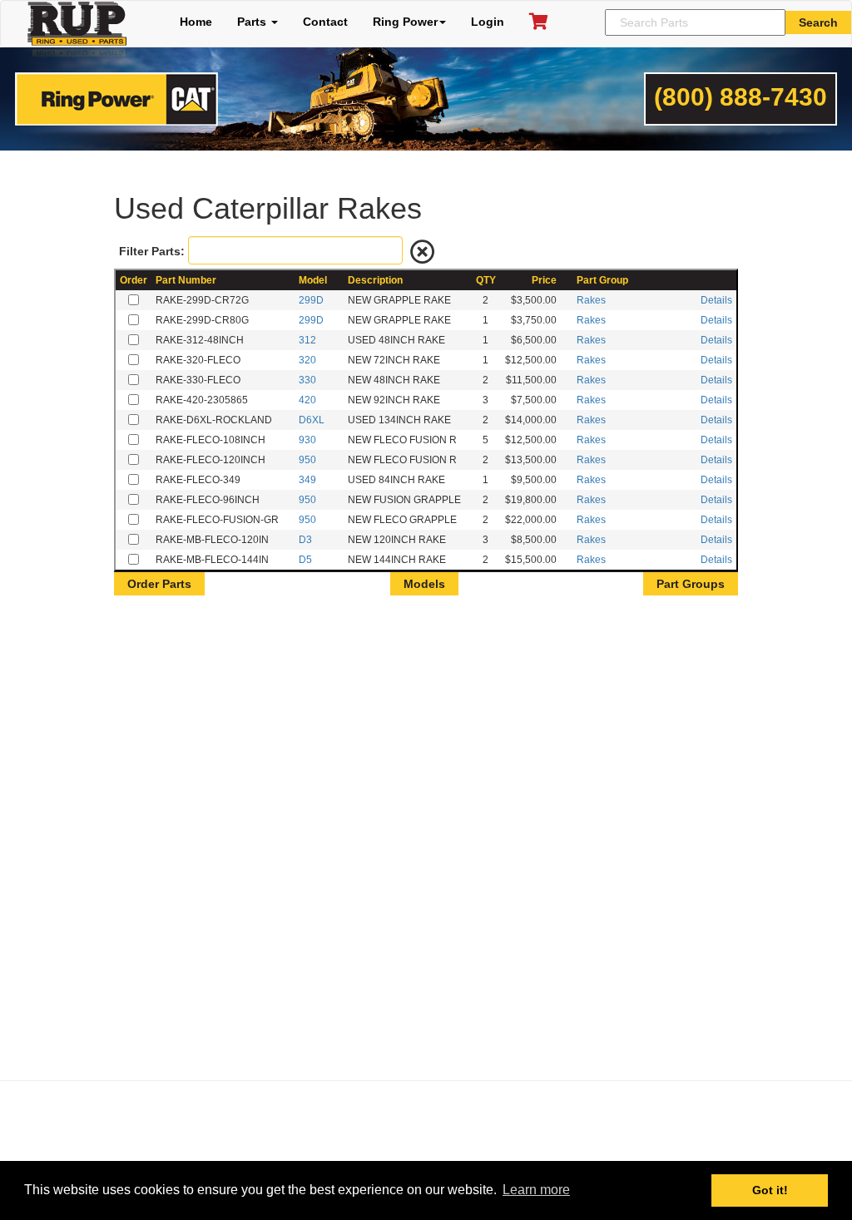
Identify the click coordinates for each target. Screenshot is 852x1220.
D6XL (311, 420)
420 (307, 400)
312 (307, 340)
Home (196, 21)
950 (307, 460)
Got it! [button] (770, 1190)
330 (307, 380)
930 (307, 440)
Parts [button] (253, 21)
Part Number (186, 280)
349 (307, 480)
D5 (305, 560)
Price (544, 280)
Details (716, 300)
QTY (486, 280)
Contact (325, 21)
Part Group (602, 280)
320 (307, 360)
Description (375, 280)
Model (313, 280)
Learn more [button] (536, 1190)
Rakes (591, 300)
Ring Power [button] (405, 21)
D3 (305, 540)
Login (487, 21)
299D (311, 300)
